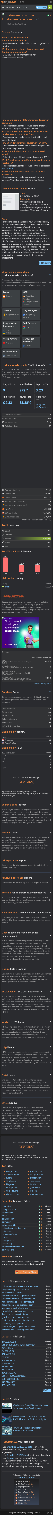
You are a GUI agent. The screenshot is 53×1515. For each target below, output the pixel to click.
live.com (33, 1191)
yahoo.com (35, 1187)
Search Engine (26, 804)
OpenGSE (30, 327)
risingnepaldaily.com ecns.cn (15, 1289)
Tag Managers (30, 310)
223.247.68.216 (8, 1382)
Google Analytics (12, 314)
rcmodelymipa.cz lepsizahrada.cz (18, 1302)
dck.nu (5, 1237)
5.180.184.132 (8, 1363)
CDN (25, 292)
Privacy (30, 1513)
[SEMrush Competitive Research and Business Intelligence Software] (13, 596)
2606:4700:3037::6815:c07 (14, 1376)
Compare (42, 7)
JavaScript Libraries (28, 340)
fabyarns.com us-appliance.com (17, 1305)
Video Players (10, 339)
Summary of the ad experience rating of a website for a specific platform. (25, 866)
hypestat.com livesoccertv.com (17, 1311)
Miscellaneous (10, 351)
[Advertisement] (26, 89)
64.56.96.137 (7, 1366)
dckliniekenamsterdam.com (14, 1228)
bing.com (10, 1184)
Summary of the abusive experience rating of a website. (25, 883)
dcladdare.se (7, 1212)
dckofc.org (7, 1243)
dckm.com (6, 1222)
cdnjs (28, 299)
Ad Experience (26, 860)
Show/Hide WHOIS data (17, 1455)
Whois (26, 1102)
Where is (26, 892)
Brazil (7, 587)
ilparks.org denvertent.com (15, 1314)
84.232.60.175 (8, 1351)
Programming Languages (10, 324)
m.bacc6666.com (9, 1234)
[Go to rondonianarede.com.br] (37, 19)
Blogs (6, 292)
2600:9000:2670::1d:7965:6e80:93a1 (18, 1345)
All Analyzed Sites (14, 1513)
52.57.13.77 (7, 1357)
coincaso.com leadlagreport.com (18, 1330)
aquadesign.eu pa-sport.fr (14, 1323)
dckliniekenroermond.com (13, 1247)
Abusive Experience (26, 877)
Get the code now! (26, 1477)
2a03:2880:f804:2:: (10, 1379)
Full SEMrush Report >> (42, 684)
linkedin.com (35, 1184)
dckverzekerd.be (9, 1225)
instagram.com (36, 1174)
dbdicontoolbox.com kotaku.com (18, 1320)
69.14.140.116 (7, 1348)
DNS (26, 1075)
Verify (26, 1021)
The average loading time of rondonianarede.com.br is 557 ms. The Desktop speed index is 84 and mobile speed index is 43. (26, 920)
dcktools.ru (7, 1206)
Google (26, 968)
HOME (22, 2)
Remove (10, 1458)
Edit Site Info (45, 263)
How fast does (26, 912)
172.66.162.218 (8, 1354)
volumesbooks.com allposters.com (18, 1299)
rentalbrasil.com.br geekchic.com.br (19, 1295)
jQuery (28, 346)
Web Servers (29, 323)
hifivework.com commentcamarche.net (20, 1286)
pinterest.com (12, 1194)
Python (8, 333)
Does (26, 934)
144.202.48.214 (9, 1342)
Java (7, 330)
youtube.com (36, 1171)
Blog (24, 1513)
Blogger (9, 296)
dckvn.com (6, 1231)
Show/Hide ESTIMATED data (19, 1447)
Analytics (8, 310)
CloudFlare (30, 296)
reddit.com (35, 1181)
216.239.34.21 (8, 168)
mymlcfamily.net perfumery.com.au (18, 1326)
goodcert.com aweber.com (15, 1317)
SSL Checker (26, 991)
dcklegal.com (8, 1240)
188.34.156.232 (8, 1385)
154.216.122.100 (9, 1373)
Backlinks (11, 692)
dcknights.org (8, 1250)
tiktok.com (11, 1181)
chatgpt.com (12, 1187)
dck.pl (4, 1216)
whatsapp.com (36, 1194)
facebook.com (12, 1174)
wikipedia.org (12, 1191)
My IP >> (47, 1390)
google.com (11, 1171)
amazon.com (36, 1178)
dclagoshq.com (9, 1209)
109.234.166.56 (8, 1360)
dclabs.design (8, 1219)
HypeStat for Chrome (28, 1272)
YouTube (9, 343)
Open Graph (11, 356)
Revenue (26, 832)
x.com (9, 1178)
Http (26, 1047)
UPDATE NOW (26, 782)
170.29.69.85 (7, 1370)
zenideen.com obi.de (12, 1292)
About (37, 1513)
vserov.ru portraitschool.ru (15, 1308)
